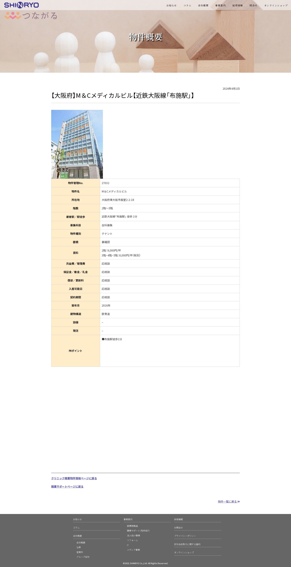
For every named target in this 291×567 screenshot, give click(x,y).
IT (128, 545)
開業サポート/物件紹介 (138, 530)
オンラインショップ (276, 5)
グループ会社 (82, 556)
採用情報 (237, 5)
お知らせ (171, 5)
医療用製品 (132, 525)
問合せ (253, 5)
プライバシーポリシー (185, 535)
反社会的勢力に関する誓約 (187, 544)
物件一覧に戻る (227, 501)
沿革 (78, 547)
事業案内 (128, 519)
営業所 (79, 552)
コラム (187, 5)
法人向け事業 (133, 535)
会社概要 (203, 5)
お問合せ (178, 527)
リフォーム (132, 540)
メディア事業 (133, 549)
